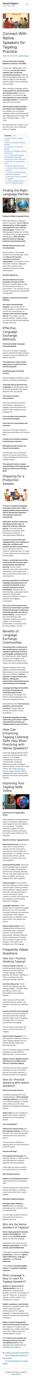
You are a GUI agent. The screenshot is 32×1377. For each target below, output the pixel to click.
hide (14, 135)
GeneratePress (16, 1374)
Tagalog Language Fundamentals (17, 1353)
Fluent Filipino (10, 3)
